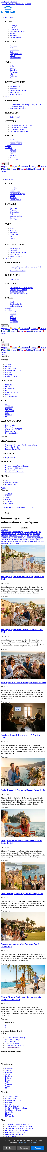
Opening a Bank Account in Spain (21, 125)
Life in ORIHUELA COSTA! (15, 1132)
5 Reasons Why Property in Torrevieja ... (19, 1126)
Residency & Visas (11, 541)
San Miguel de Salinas (13, 1110)
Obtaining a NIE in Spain (18, 127)
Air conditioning (15, 58)
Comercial (8, 1084)
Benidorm (13, 35)
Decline (9, 1148)
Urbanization (14, 50)
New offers (13, 88)
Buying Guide (24, 532)
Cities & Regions (35, 532)
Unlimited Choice (16, 144)
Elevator (12, 56)
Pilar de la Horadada (19, 540)
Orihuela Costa (15, 29)
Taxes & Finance (31, 541)
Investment (4, 536)
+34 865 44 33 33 (8, 507)
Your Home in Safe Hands (19, 131)
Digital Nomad (15, 117)
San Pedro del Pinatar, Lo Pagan (16, 1108)
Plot (11, 78)
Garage (7, 1086)
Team (11, 154)
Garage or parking (16, 54)
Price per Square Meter (17, 108)
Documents (5, 534)
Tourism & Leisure (7, 543)
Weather (17, 543)
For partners (14, 159)
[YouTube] (6, 1060)
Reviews (13, 155)
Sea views (13, 46)
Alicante (12, 33)
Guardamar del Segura (17, 31)
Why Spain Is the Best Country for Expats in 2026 (23, 682)
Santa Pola (9, 1112)
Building (8, 1078)
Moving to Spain (37, 538)
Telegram (28, 4)
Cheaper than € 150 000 (18, 90)
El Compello (9, 1116)
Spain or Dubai (10, 1136)
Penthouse (13, 76)
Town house (14, 72)
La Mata (12, 27)
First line (13, 48)
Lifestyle (37, 536)
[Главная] (6, 511)
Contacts (13, 152)
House (7, 1080)
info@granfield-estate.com (16, 1045)
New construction (16, 94)
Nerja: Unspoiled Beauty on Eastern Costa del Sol (23, 790)
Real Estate (9, 17)
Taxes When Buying (17, 106)
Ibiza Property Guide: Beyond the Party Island (22, 893)
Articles (8, 146)
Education (12, 534)
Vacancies (13, 2)
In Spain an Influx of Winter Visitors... (18, 1130)
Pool (11, 52)
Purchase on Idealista (17, 129)
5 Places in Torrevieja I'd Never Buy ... (18, 1124)
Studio (12, 66)
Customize (24, 1148)
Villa (11, 74)
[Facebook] (6, 1058)
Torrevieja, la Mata (11, 1096)
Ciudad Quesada (15, 37)
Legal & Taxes (29, 536)
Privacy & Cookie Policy (28, 1142)
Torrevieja (13, 26)
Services (8, 96)
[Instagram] (6, 1056)
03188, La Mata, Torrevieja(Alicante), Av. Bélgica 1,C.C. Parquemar (15, 1039)
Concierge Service (16, 142)
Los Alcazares (12, 538)
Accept (38, 1148)
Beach (9, 532)
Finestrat (8, 1114)
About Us (8, 148)
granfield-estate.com (13, 1047)
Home (3, 354)
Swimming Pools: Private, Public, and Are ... (20, 1128)
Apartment (13, 68)
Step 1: (12, 140)
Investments (13, 536)
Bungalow (13, 70)
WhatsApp (20, 4)
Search (24, 528)
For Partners (5, 2)
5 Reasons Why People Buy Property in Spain (26, 105)
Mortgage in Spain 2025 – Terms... (17, 1134)
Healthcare (36, 534)
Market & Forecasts (24, 538)
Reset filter (4, 530)
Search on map (15, 92)
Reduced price (15, 86)
